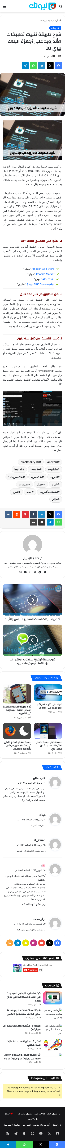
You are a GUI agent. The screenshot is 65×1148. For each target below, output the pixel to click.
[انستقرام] (20, 572)
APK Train (48, 279)
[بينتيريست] (25, 514)
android (52, 462)
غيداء (42, 815)
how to (35, 469)
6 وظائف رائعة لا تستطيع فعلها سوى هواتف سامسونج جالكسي (24, 1012)
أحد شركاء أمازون (41, 1124)
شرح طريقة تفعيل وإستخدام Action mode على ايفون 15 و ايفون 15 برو (22, 1057)
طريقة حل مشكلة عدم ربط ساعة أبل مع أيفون (22, 1028)
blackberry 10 (30, 462)
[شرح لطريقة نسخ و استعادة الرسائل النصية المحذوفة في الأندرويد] (17, 693)
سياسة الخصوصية (12, 1124)
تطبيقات (23, 484)
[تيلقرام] (25, 65)
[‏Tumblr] (33, 514)
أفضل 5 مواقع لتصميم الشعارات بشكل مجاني (24, 1043)
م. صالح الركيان (32, 558)
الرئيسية (55, 20)
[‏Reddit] (16, 514)
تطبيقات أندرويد (49, 492)
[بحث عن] (60, 7)
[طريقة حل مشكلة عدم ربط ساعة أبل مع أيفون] (52, 1030)
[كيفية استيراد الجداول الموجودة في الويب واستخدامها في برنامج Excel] (52, 997)
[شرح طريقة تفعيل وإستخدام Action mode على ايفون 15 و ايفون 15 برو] (52, 1059)
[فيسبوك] (58, 65)
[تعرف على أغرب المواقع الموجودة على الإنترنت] (48, 692)
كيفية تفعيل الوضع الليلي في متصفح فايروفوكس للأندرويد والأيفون (17, 745)
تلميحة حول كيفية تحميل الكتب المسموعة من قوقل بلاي (49, 745)
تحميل (40, 484)
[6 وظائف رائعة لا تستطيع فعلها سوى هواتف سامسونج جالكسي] (52, 1014)
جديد (29, 492)
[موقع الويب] (45, 572)
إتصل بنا (27, 1124)
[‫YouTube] (25, 572)
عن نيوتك (57, 1124)
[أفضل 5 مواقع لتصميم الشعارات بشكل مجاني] (52, 1045)
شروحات (44, 20)
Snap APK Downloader (40, 284)
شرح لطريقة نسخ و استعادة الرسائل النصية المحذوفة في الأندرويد (17, 710)
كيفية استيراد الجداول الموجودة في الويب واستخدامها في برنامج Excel (24, 997)
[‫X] (50, 65)
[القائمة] (4, 7)
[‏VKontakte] (8, 514)
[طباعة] (33, 522)
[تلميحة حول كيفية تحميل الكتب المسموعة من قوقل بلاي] (48, 731)
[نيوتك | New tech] (42, 6)
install (18, 469)
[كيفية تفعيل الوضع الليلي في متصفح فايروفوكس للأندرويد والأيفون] (17, 731)
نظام (55, 499)
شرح (15, 492)
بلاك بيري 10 (15, 477)
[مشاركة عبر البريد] (41, 522)
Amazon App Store (43, 268)
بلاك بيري (36, 477)
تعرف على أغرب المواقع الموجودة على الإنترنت (49, 706)
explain (53, 469)
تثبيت (55, 484)
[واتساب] (33, 65)
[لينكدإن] (41, 65)
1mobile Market (45, 274)
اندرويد (54, 477)
